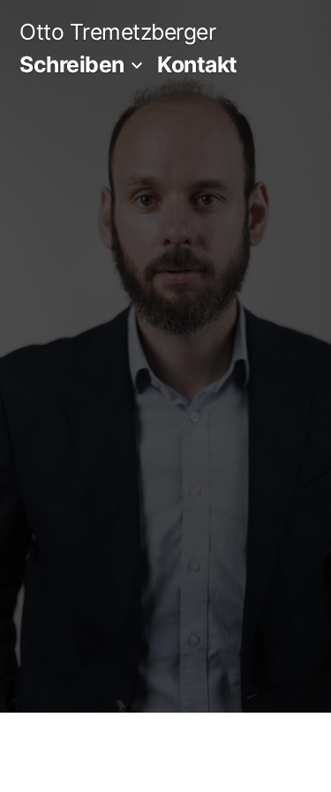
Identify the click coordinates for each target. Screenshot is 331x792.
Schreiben (71, 64)
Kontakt (197, 64)
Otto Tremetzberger (117, 32)
